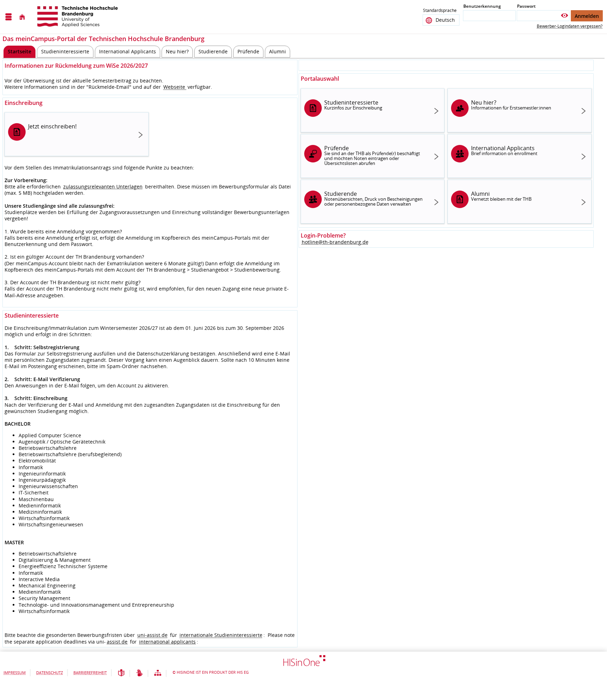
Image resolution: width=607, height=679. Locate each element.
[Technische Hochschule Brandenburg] (78, 17)
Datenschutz (49, 672)
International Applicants (504, 150)
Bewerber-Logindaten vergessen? (569, 26)
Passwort (526, 6)
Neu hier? (511, 105)
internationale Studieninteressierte (221, 635)
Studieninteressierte (353, 105)
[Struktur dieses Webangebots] (157, 673)
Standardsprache (440, 10)
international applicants (167, 641)
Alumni (501, 196)
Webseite (175, 87)
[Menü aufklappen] (8, 17)
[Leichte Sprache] (121, 673)
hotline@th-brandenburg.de (335, 242)
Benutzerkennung (482, 6)
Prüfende (372, 155)
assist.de (117, 641)
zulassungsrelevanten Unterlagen (103, 186)
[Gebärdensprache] (139, 673)
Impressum (15, 672)
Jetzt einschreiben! (52, 126)
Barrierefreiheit (90, 672)
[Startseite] (22, 17)
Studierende (373, 198)
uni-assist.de (152, 635)
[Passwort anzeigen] (564, 15)
